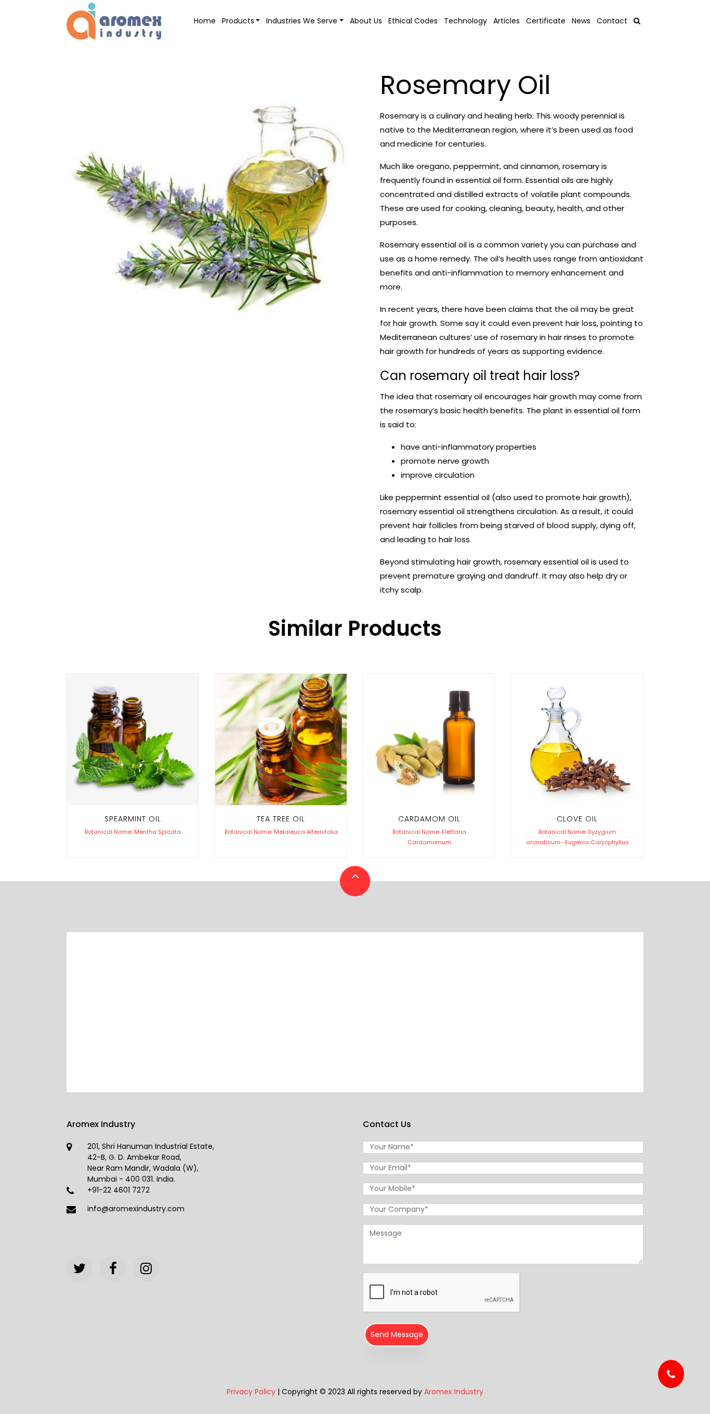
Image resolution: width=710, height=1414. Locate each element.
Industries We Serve (301, 21)
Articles (506, 21)
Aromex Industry (453, 1391)
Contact (612, 21)
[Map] (355, 1010)
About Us (366, 21)
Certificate (546, 21)
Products (238, 21)
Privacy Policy (251, 1391)
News (581, 21)
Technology (465, 21)
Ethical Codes (413, 21)
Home (205, 21)
